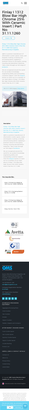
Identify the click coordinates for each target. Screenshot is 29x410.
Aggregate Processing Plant (10, 308)
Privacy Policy (6, 360)
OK (10, 407)
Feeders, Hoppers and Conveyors (11, 323)
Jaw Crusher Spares (7, 334)
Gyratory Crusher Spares (9, 337)
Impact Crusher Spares (8, 340)
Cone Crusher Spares (8, 331)
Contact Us (5, 354)
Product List (5, 346)
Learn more (18, 407)
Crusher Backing (7, 343)
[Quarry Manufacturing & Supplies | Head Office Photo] (14, 99)
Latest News (6, 367)
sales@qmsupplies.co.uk (9, 284)
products (5, 67)
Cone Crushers (6, 311)
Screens (4, 317)
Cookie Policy (6, 363)
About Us (5, 357)
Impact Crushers (7, 320)
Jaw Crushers (6, 314)
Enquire (7, 38)
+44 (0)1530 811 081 (8, 282)
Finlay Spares (20, 88)
